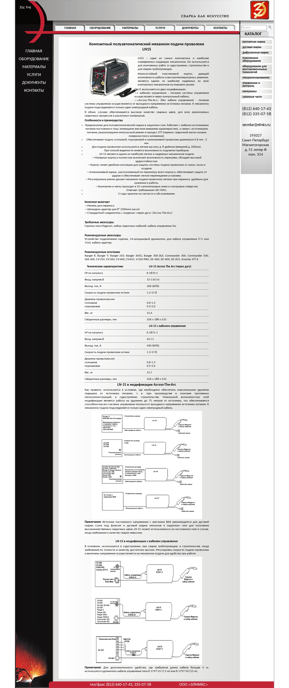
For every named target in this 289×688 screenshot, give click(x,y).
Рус (22, 7)
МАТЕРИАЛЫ (34, 67)
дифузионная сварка (255, 52)
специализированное (256, 77)
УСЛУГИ (34, 75)
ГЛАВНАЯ (34, 51)
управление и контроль (251, 84)
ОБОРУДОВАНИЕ (34, 59)
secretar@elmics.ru (256, 125)
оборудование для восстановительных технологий (254, 69)
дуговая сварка (251, 47)
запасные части (252, 96)
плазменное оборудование (251, 59)
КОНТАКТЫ (34, 91)
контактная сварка (253, 41)
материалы (249, 91)
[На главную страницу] (224, 10)
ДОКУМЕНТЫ (34, 83)
